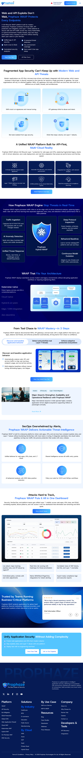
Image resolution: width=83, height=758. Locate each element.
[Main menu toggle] (80, 3)
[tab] (13, 289)
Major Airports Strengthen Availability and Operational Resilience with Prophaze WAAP (51, 396)
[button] (57, 3)
